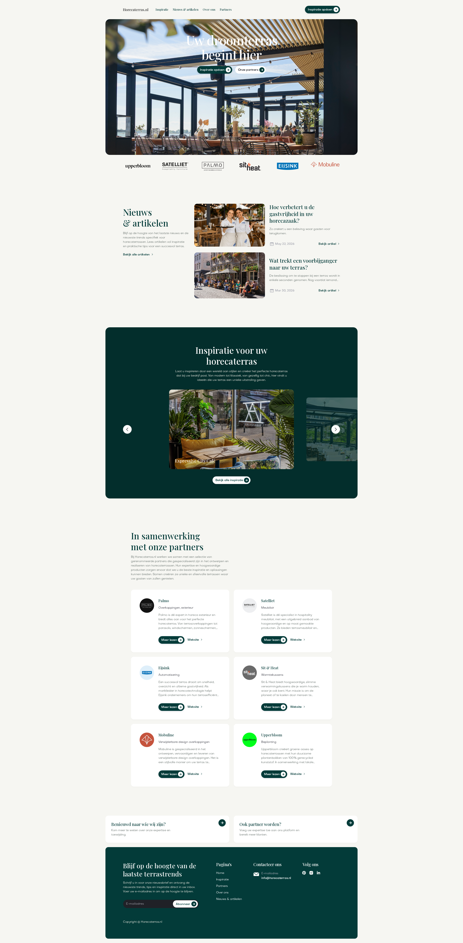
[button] (127, 429)
